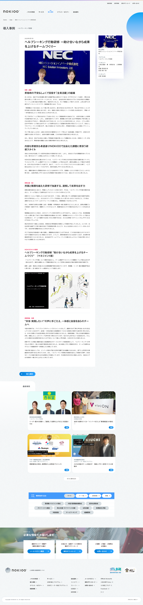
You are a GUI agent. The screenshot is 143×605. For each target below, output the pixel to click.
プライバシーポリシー (133, 600)
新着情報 (109, 3)
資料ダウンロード (125, 3)
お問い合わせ (135, 3)
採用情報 (116, 3)
